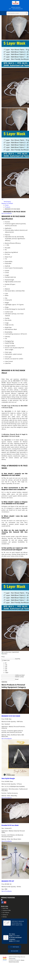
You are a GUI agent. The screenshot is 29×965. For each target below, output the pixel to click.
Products (7, 207)
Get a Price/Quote (7, 213)
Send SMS (15, 951)
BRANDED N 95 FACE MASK (11, 716)
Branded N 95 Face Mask (10, 825)
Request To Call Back (7, 203)
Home (6, 205)
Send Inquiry (7, 201)
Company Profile (7, 910)
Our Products (6, 912)
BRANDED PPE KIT (8, 881)
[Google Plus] (5, 903)
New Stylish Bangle (8, 778)
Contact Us (5, 914)
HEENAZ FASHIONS (16, 8)
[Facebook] (2, 903)
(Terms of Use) (12, 958)
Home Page (5, 908)
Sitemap (5, 916)
